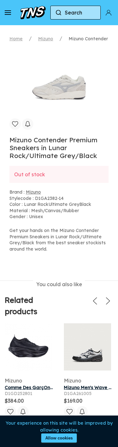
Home (16, 39)
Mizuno (45, 39)
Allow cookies (59, 438)
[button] (8, 12)
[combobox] (75, 13)
